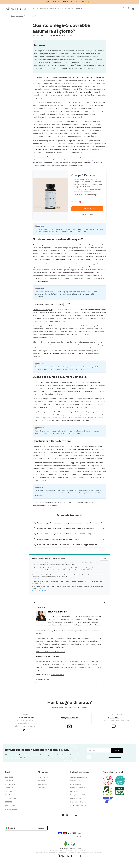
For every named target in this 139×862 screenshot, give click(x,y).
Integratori (19, 16)
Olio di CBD (9, 777)
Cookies (84, 836)
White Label (42, 780)
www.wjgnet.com (36, 583)
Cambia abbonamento (77, 788)
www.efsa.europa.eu (37, 572)
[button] (35, 8)
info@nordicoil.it (57, 675)
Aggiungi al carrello (87, 209)
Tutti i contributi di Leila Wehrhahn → (50, 652)
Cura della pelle (10, 795)
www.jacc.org (35, 578)
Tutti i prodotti (10, 805)
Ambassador (42, 788)
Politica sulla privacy (76, 836)
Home (13, 16)
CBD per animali (10, 798)
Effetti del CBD (75, 798)
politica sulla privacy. (114, 757)
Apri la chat (113, 717)
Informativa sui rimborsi (78, 802)
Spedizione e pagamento (78, 777)
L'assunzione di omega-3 (42, 310)
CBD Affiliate (42, 784)
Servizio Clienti (75, 784)
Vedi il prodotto (87, 214)
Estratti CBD (9, 788)
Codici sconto (75, 791)
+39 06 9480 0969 (50, 679)
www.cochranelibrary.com (39, 590)
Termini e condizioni (64, 836)
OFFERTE (8, 802)
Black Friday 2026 (11, 809)
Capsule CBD (9, 780)
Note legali (55, 836)
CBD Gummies (10, 784)
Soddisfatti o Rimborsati (78, 805)
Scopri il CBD (75, 780)
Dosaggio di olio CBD (77, 795)
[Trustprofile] (108, 802)
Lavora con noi (43, 777)
